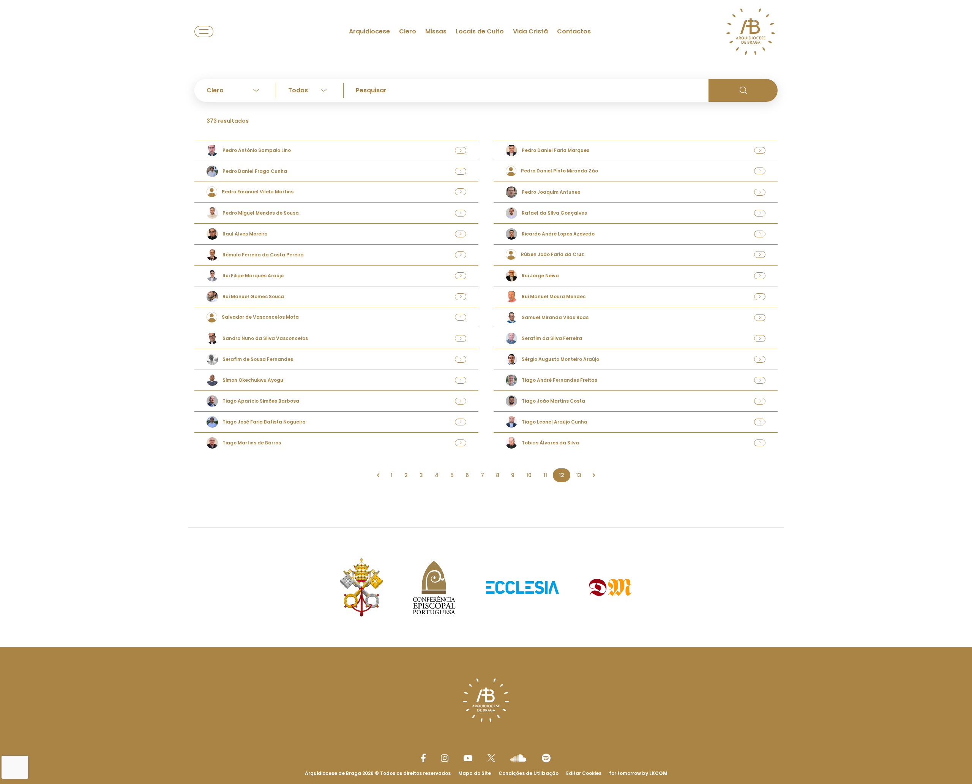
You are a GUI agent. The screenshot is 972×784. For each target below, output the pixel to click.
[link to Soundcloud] (518, 757)
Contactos (574, 31)
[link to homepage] (750, 31)
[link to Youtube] (468, 758)
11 (545, 475)
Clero (407, 31)
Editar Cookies (583, 773)
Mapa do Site (474, 773)
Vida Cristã (530, 31)
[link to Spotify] (546, 758)
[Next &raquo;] (594, 475)
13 (578, 475)
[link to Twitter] (491, 757)
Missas (436, 31)
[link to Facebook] (423, 758)
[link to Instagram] (444, 758)
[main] (486, 248)
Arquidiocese (369, 31)
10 (529, 475)
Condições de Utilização (529, 773)
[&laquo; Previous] (378, 475)
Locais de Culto (480, 31)
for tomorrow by (638, 773)
